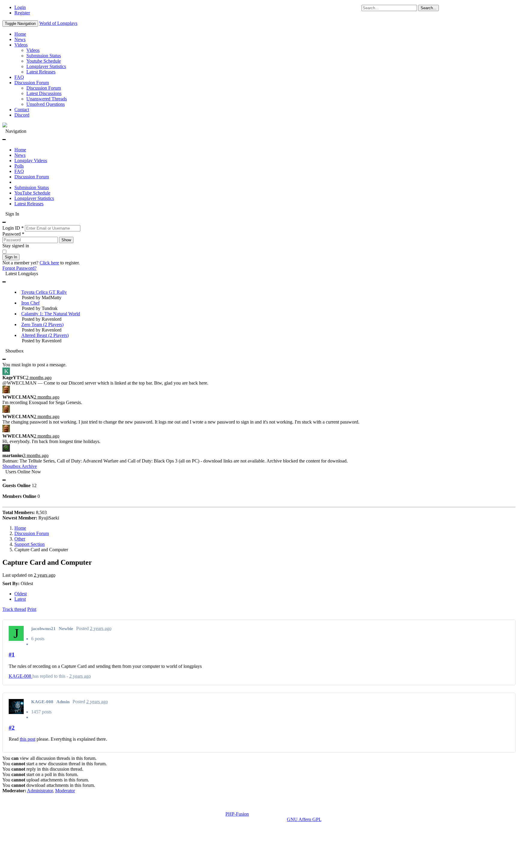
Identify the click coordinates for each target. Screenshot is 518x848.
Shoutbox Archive (19, 466)
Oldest (20, 593)
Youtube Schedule (43, 61)
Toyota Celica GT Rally (44, 292)
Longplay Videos (30, 160)
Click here (49, 262)
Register (22, 12)
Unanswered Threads (46, 98)
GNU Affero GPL (304, 819)
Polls (19, 165)
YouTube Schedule (32, 192)
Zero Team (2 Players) (42, 324)
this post (27, 739)
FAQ (19, 77)
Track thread (14, 609)
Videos (21, 44)
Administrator (40, 790)
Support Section (29, 544)
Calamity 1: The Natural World (50, 313)
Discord (21, 115)
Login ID (13, 228)
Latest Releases (40, 71)
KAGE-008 (20, 676)
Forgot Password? (19, 268)
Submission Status (43, 55)
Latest (20, 599)
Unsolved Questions (45, 104)
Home (20, 34)
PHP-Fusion (237, 814)
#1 (12, 654)
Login (20, 7)
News (19, 39)
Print (31, 609)
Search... (428, 8)
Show (66, 240)
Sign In (11, 257)
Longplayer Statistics (46, 66)
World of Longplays (58, 23)
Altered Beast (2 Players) (45, 335)
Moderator (65, 790)
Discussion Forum (31, 82)
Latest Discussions (43, 93)
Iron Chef (30, 302)
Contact (21, 109)
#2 (12, 728)
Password (13, 234)
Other (19, 538)
